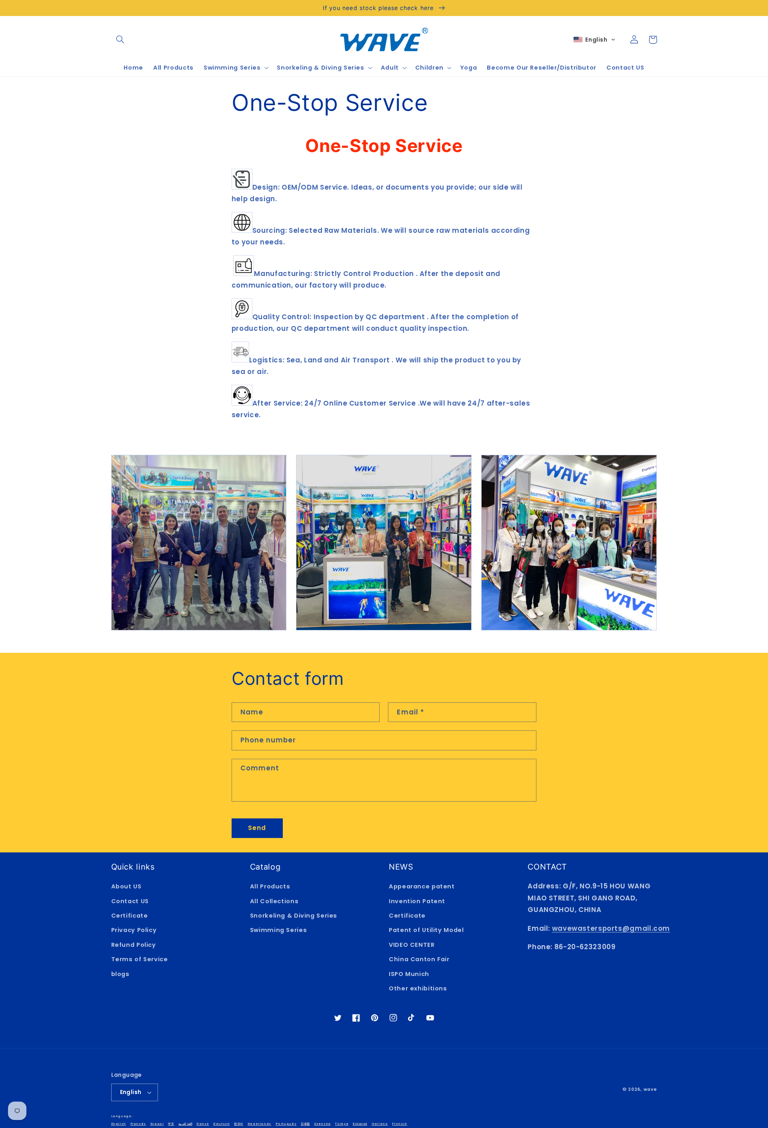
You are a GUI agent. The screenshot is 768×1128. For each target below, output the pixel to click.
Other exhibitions (418, 988)
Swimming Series (278, 930)
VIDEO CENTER (412, 945)
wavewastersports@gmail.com (611, 928)
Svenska (322, 1124)
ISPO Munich (409, 974)
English (131, 1092)
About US (126, 886)
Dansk (202, 1124)
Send (257, 827)
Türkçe (341, 1124)
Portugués (286, 1124)
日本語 (305, 1124)
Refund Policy (133, 945)
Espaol (157, 1124)
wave (650, 1089)
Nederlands (259, 1124)
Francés (138, 1124)
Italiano (380, 1124)
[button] (120, 39)
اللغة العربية (185, 1124)
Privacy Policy (134, 930)
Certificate (129, 916)
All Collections (274, 901)
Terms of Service (139, 959)
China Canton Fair (419, 959)
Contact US (130, 901)
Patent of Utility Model (426, 930)
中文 (171, 1124)
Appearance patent (422, 886)
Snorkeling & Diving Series (293, 916)
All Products (270, 886)
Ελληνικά (360, 1124)
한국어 (238, 1124)
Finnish (399, 1124)
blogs (120, 974)
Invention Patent (417, 901)
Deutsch (221, 1124)
